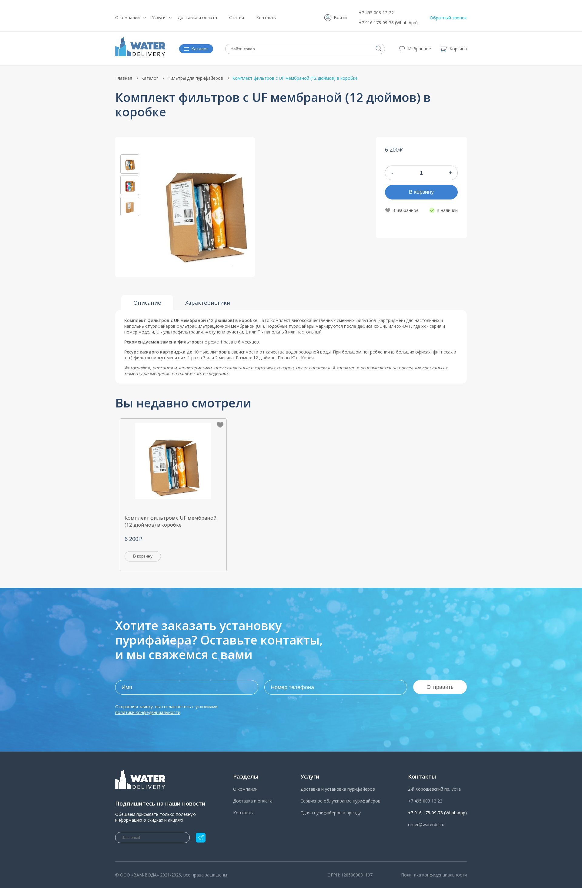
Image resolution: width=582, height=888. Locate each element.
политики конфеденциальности (147, 712)
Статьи (236, 17)
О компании (127, 17)
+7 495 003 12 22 (425, 801)
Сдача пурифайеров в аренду (330, 813)
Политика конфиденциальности (434, 875)
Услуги (159, 17)
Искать (378, 48)
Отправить (439, 687)
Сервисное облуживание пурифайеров (340, 801)
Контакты (266, 17)
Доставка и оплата (197, 17)
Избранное (419, 49)
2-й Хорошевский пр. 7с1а (434, 789)
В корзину (421, 192)
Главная (123, 78)
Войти (340, 17)
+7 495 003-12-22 (376, 12)
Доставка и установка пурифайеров (337, 789)
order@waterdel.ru (426, 824)
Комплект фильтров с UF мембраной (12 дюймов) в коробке (171, 521)
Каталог (149, 78)
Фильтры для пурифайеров (195, 78)
